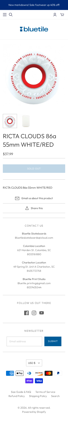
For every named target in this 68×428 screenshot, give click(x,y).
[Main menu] (5, 15)
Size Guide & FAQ (21, 392)
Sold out (34, 168)
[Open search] (11, 15)
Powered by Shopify (34, 412)
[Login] (55, 15)
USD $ (31, 363)
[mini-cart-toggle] (62, 15)
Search (55, 396)
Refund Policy (16, 396)
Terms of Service (45, 392)
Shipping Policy (38, 396)
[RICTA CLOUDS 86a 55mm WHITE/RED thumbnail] (10, 121)
